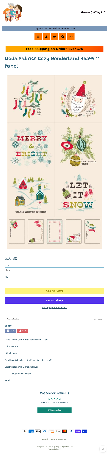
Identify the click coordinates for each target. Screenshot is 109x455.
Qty (6, 277)
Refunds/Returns (59, 439)
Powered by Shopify (54, 449)
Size (7, 265)
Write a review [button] (54, 410)
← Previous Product (12, 319)
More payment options (54, 307)
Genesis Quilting (53, 447)
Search (45, 439)
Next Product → (98, 319)
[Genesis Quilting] (13, 12)
